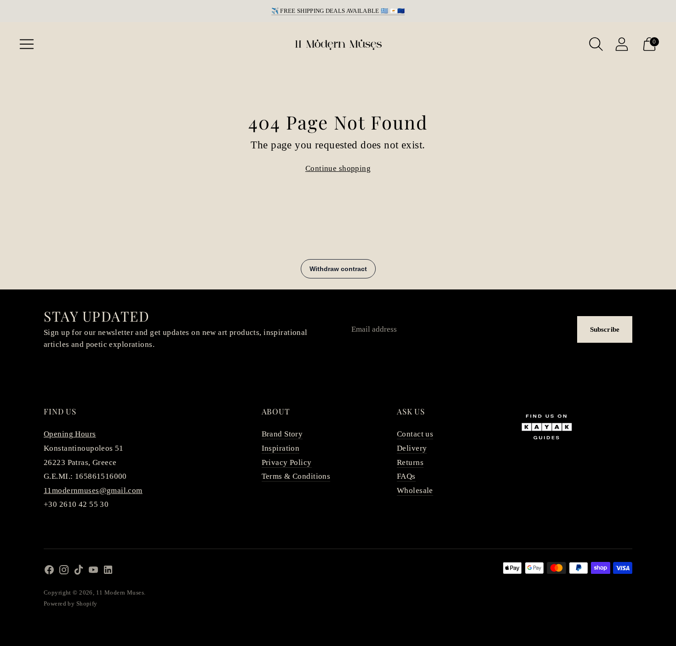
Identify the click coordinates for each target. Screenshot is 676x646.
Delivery (412, 448)
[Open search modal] (596, 44)
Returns (410, 462)
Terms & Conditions (296, 476)
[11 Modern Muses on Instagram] (63, 571)
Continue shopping (338, 168)
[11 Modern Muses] (338, 44)
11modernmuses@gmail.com (93, 490)
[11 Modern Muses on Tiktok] (78, 571)
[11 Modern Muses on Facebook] (49, 571)
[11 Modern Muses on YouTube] (93, 571)
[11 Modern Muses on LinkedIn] (108, 571)
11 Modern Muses (120, 592)
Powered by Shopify (70, 603)
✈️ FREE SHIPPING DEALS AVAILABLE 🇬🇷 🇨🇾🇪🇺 (338, 10)
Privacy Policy (287, 462)
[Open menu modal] (27, 44)
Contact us (415, 434)
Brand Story (282, 434)
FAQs (406, 476)
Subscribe (604, 329)
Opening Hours (70, 434)
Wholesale (415, 490)
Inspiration (281, 448)
